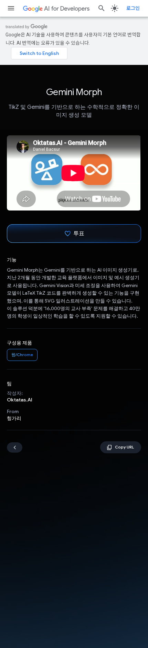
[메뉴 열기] (11, 8)
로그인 (133, 8)
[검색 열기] (101, 8)
